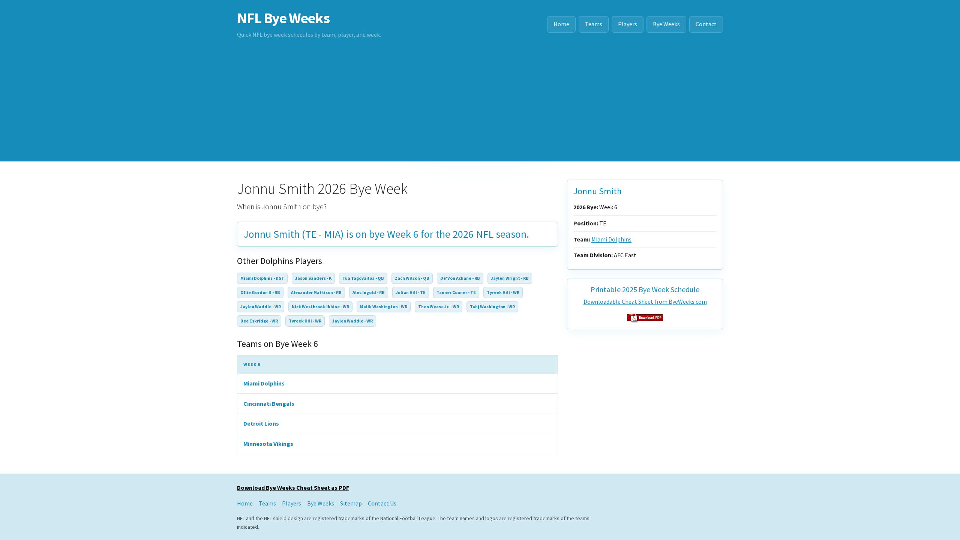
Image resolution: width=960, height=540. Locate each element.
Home (561, 24)
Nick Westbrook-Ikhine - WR (320, 306)
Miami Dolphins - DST (262, 278)
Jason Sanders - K (313, 278)
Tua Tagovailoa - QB (363, 278)
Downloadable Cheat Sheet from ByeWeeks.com (645, 301)
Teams (593, 24)
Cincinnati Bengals (268, 403)
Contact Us (382, 503)
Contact (706, 24)
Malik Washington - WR (383, 306)
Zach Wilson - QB (412, 278)
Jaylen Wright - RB (510, 278)
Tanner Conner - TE (456, 292)
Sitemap (351, 503)
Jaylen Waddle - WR (260, 306)
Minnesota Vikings (268, 443)
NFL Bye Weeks (283, 18)
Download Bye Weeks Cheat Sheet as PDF (293, 487)
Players (627, 24)
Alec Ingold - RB (368, 292)
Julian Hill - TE (411, 292)
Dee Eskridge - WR (259, 321)
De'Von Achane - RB (460, 278)
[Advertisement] (480, 105)
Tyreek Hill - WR (503, 292)
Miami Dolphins (264, 383)
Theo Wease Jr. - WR (438, 306)
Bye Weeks (666, 24)
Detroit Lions (261, 423)
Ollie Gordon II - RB (260, 292)
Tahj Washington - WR (492, 306)
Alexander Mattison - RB (316, 292)
